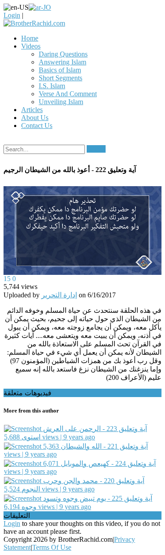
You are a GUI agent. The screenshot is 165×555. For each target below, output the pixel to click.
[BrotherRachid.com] (34, 23)
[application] (82, 230)
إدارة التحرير (59, 295)
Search (96, 149)
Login (12, 15)
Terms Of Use (51, 547)
